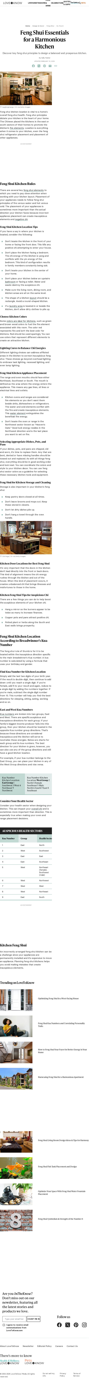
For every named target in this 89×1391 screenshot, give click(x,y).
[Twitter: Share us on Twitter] (39, 66)
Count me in (33, 1319)
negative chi (21, 219)
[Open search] (79, 3)
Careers (59, 1346)
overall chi (36, 808)
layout (33, 298)
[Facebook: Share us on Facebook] (33, 66)
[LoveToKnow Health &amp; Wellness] (9, 1361)
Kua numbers (7, 714)
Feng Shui (50, 26)
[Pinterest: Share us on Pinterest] (44, 66)
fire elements (17, 128)
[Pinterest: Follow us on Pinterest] (76, 1325)
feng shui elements (34, 190)
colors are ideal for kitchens (21, 321)
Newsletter (28, 1346)
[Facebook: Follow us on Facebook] (59, 1325)
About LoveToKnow (9, 1346)
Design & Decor (38, 26)
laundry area (16, 306)
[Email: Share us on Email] (50, 66)
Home (27, 26)
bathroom (10, 281)
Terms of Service (77, 1374)
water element (17, 413)
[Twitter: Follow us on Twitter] (67, 1325)
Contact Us (72, 1346)
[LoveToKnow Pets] (34, 1361)
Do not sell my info (48, 1374)
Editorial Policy (44, 1346)
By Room (60, 26)
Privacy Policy (63, 1374)
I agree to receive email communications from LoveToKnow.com (17, 1328)
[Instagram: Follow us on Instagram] (84, 1325)
